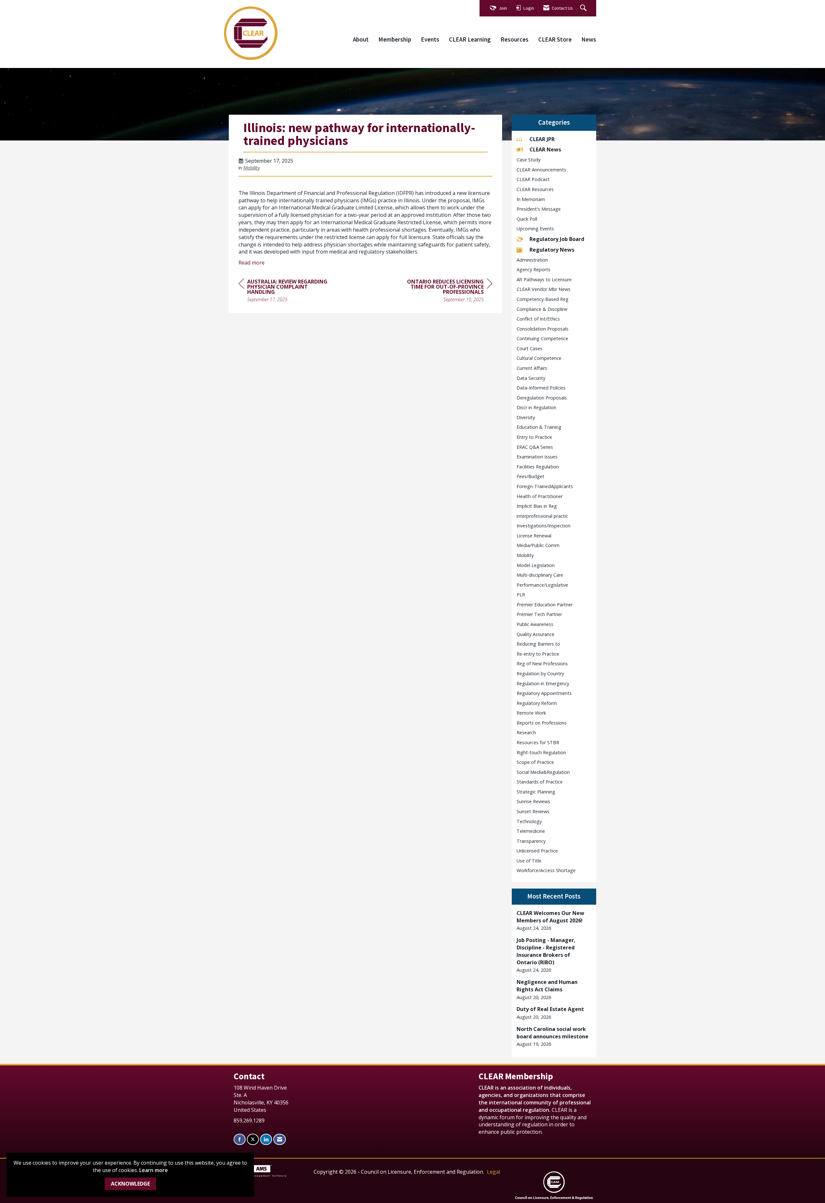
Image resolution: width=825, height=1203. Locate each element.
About (361, 39)
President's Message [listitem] (539, 209)
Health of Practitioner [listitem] (540, 496)
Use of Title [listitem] (529, 861)
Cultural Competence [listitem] (539, 358)
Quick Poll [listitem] (527, 219)
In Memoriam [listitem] (531, 199)
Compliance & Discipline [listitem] (542, 309)
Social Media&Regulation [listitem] (543, 772)
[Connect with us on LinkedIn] (266, 1139)
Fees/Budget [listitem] (530, 476)
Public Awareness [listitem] (535, 624)
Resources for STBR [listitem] (538, 742)
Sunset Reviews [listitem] (533, 811)
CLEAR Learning (470, 39)
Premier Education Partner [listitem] (545, 605)
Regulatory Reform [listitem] (537, 703)
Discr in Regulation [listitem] (536, 407)
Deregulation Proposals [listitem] (542, 398)
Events (430, 39)
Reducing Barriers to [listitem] (538, 644)
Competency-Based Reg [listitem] (542, 299)
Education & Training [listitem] (539, 427)
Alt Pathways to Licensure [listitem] (544, 279)
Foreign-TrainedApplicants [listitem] (545, 486)
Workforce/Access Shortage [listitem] (546, 870)
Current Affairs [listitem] (532, 368)
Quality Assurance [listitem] (535, 634)
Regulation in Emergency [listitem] (543, 683)
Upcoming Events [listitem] (535, 229)
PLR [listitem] (521, 595)
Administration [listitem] (532, 260)
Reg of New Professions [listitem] (542, 663)
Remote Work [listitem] (531, 713)
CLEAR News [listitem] (545, 149)
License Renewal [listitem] (534, 536)
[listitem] (554, 920)
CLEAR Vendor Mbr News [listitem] (543, 289)
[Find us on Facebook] (240, 1139)
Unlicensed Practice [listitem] (537, 851)
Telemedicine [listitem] (531, 831)
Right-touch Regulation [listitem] (541, 752)
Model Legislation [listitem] (536, 565)
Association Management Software (258, 1175)
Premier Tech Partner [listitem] (539, 614)
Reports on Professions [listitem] (542, 723)
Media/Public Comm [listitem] (538, 545)
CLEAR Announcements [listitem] (541, 170)
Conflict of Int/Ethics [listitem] (538, 319)
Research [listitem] (526, 732)
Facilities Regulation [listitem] (538, 467)
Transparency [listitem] (531, 841)
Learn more (153, 1170)
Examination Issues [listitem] (537, 457)
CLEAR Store (555, 39)
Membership (394, 39)
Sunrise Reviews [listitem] (533, 801)
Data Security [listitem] (531, 378)
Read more (251, 262)
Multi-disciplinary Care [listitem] (540, 575)
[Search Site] (584, 8)
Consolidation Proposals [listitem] (542, 329)
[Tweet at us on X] (253, 1139)
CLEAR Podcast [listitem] (533, 179)
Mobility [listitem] (525, 555)
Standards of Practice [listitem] (540, 782)
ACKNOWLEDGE (130, 1183)
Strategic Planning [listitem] (536, 792)
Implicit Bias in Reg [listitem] (537, 506)
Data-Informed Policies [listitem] (541, 388)
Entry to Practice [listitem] (534, 437)
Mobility (251, 168)
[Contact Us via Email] (279, 1139)
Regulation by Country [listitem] (540, 673)
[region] (444, 291)
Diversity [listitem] (526, 417)
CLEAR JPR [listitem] (542, 139)
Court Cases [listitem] (529, 348)
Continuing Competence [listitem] (542, 338)
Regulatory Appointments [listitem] (544, 693)
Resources (514, 39)
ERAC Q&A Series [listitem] (535, 447)
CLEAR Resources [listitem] (535, 189)
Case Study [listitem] (528, 160)
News (588, 39)
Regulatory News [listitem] (551, 249)
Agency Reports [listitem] (533, 269)
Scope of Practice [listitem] (535, 762)
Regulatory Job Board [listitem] (556, 239)
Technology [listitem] (529, 821)
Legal (493, 1171)
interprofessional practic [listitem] (542, 516)
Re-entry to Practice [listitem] (538, 654)
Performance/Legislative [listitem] (542, 585)
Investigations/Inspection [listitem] (543, 526)
